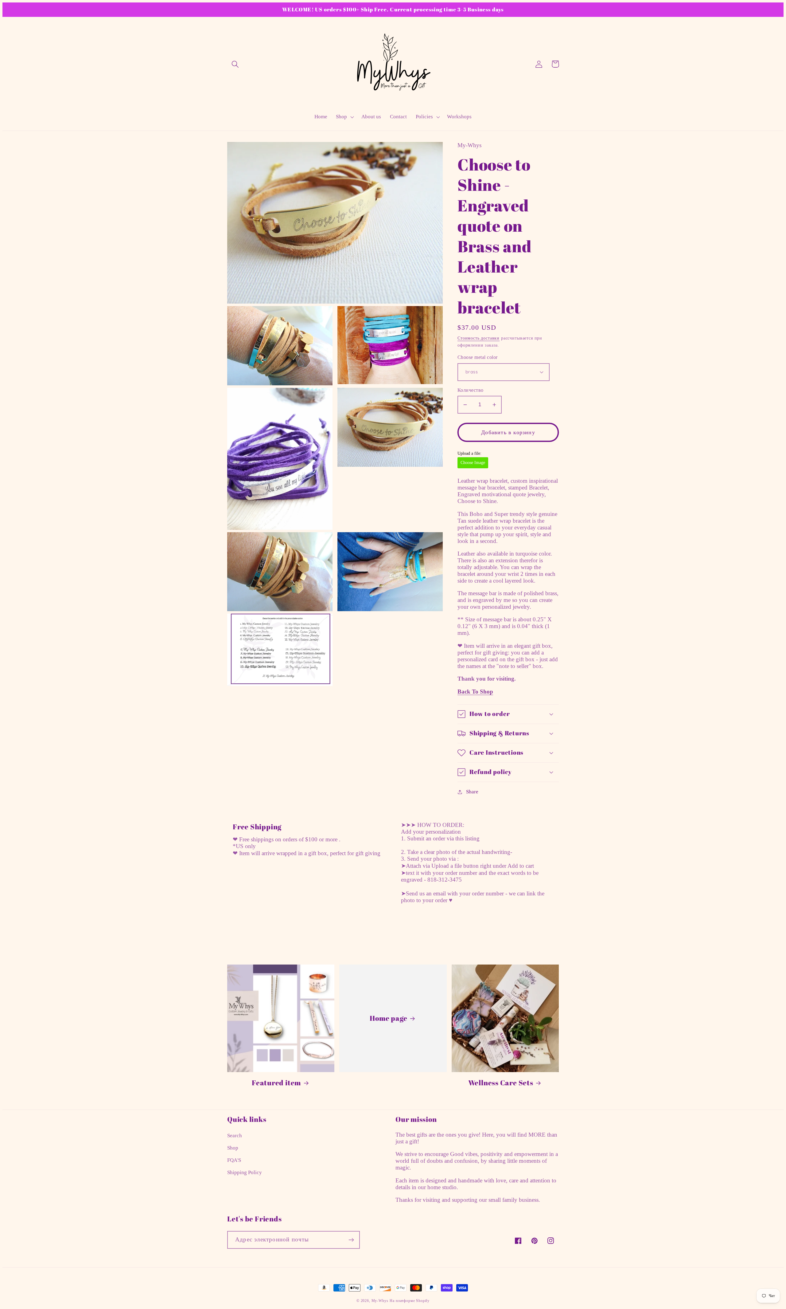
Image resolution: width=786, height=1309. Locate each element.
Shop (232, 1148)
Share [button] (472, 792)
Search (234, 1135)
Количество (470, 390)
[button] (235, 64)
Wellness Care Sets (500, 1082)
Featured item (276, 1082)
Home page (388, 1018)
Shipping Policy (244, 1172)
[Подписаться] (351, 1240)
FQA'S (234, 1160)
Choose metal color (477, 357)
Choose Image (473, 462)
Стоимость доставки (478, 338)
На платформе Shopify (410, 1301)
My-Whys (380, 1301)
